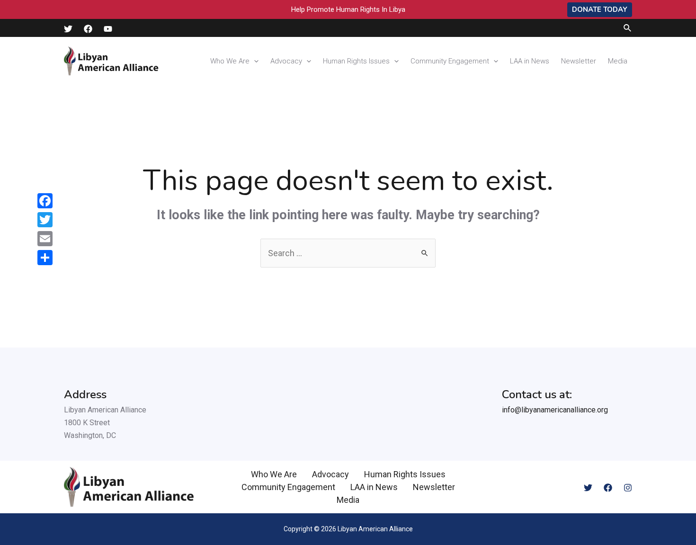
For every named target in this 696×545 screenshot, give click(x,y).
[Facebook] (88, 29)
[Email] (45, 238)
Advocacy (286, 61)
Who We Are (230, 61)
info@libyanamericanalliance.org (555, 409)
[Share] (45, 257)
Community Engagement (449, 61)
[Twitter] (68, 29)
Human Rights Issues (356, 61)
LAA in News (529, 61)
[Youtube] (108, 29)
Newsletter (578, 61)
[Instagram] (628, 487)
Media (617, 61)
